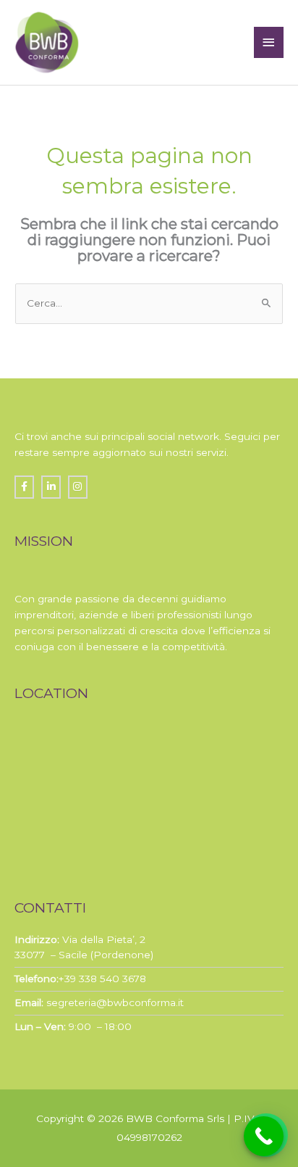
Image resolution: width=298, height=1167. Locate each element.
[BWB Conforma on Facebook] (24, 486)
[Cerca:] (149, 303)
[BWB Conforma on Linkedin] (51, 486)
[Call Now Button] (264, 1136)
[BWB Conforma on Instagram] (78, 486)
